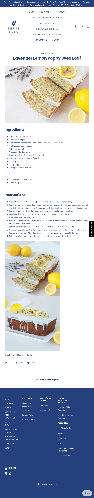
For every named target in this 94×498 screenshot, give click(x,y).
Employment (45, 410)
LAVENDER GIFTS (47, 23)
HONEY (61, 12)
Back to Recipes (49, 379)
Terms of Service (29, 410)
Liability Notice (28, 419)
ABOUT (55, 40)
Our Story (44, 405)
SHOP (32, 12)
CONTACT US (41, 40)
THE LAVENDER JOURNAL (46, 28)
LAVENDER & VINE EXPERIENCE (47, 17)
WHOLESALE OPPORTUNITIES (47, 34)
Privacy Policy (28, 415)
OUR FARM (46, 12)
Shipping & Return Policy (27, 405)
